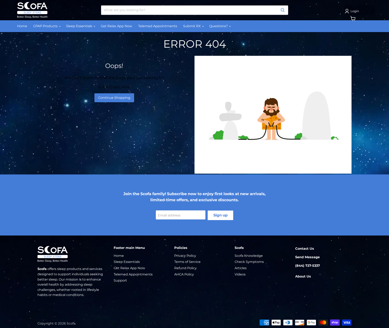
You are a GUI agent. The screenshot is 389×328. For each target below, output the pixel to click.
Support (120, 280)
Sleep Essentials (79, 26)
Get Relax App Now (116, 26)
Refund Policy (185, 268)
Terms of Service (187, 262)
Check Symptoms (249, 262)
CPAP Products (45, 26)
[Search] (282, 10)
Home (22, 26)
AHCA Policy (184, 274)
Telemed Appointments (157, 26)
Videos (240, 274)
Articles (241, 268)
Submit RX (192, 26)
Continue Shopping (114, 98)
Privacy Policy (185, 256)
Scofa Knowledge (249, 256)
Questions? (219, 26)
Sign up (220, 215)
